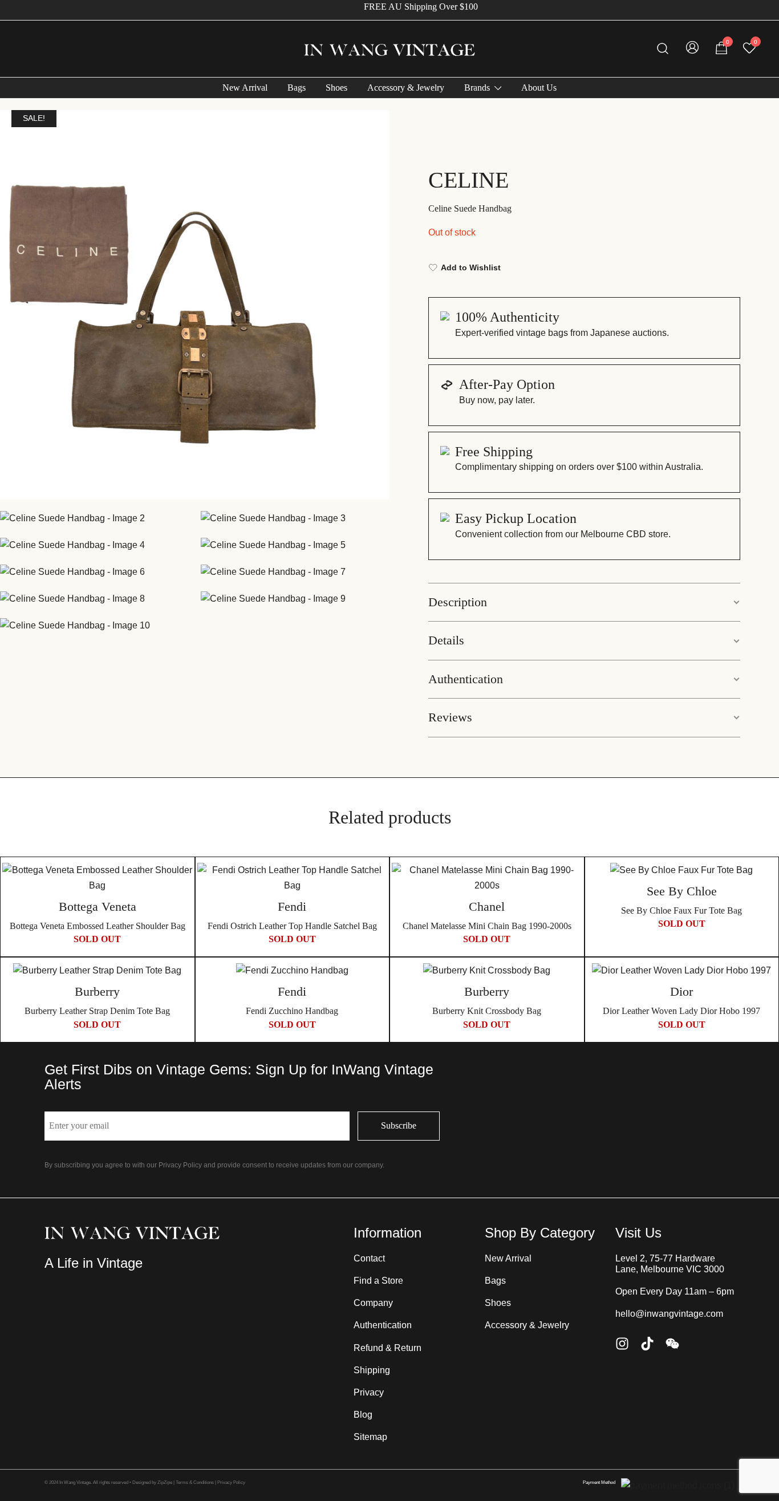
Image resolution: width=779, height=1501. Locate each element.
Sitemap (370, 1437)
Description (457, 602)
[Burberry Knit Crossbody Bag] (487, 971)
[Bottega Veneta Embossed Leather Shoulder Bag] (97, 878)
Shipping (372, 1370)
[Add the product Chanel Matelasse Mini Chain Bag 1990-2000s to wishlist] (572, 881)
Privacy (369, 1392)
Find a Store (378, 1280)
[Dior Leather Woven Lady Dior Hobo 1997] (682, 971)
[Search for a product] (663, 48)
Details (446, 640)
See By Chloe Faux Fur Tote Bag (681, 910)
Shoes (336, 87)
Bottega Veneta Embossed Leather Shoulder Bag (97, 926)
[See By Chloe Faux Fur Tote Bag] (682, 870)
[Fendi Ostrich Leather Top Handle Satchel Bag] (292, 878)
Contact (369, 1258)
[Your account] (692, 49)
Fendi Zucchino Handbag (292, 1011)
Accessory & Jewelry (405, 87)
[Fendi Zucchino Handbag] (292, 971)
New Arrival (244, 87)
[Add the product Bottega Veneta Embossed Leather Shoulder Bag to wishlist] (183, 881)
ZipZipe (164, 1482)
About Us (539, 87)
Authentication (465, 679)
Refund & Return (387, 1348)
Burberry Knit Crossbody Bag (486, 1011)
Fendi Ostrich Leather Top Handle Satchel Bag (292, 926)
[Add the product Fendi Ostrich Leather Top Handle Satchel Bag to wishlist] (377, 881)
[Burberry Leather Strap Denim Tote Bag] (97, 971)
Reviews (450, 717)
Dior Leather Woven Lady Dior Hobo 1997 (681, 1011)
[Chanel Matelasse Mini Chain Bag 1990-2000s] (487, 878)
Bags (296, 87)
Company (373, 1303)
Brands (477, 87)
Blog (363, 1414)
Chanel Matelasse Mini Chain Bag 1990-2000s (487, 926)
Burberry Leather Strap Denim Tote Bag (97, 1011)
